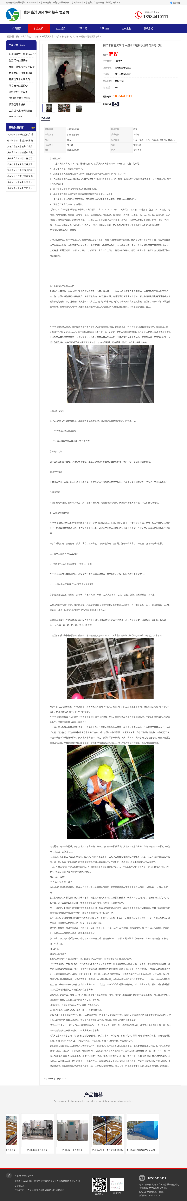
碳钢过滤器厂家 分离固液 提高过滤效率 (21, 140)
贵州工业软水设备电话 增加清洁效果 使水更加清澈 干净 (21, 182)
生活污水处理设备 (18, 60)
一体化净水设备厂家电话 (163, 1150)
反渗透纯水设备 (17, 104)
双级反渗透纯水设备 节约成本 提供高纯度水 (21, 146)
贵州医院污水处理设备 (20, 73)
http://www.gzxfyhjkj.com (55, 1078)
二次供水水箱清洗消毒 (43, 36)
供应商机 (38, 28)
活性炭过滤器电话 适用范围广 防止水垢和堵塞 (21, 170)
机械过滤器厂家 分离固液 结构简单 (21, 176)
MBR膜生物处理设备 (20, 98)
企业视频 (60, 28)
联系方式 (148, 28)
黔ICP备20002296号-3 (43, 1181)
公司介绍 (82, 28)
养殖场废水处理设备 (19, 79)
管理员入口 (50, 1190)
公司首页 (16, 28)
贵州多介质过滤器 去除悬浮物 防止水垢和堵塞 (21, 158)
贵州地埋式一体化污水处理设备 (25, 54)
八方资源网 (30, 1190)
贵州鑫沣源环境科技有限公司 (65, 1181)
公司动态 (104, 28)
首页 (18, 36)
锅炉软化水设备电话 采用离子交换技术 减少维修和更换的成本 (21, 164)
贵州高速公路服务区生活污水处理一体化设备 (97, 1150)
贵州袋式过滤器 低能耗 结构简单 (21, 152)
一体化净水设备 (128, 1150)
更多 (33, 127)
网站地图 (60, 1190)
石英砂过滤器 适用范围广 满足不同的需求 (21, 134)
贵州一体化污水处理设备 (22, 67)
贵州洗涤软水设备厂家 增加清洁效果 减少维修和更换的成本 (21, 188)
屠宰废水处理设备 (18, 85)
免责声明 (40, 1190)
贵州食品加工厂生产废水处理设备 (57, 1150)
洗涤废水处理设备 (18, 92)
